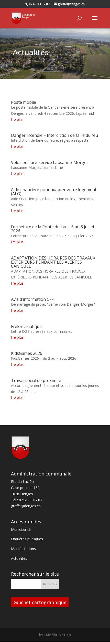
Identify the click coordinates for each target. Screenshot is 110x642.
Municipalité (21, 529)
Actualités (19, 558)
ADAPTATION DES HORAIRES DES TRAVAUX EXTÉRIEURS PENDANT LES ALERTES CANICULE (53, 262)
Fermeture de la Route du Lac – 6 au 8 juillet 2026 (52, 229)
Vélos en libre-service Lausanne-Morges (50, 162)
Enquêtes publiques (27, 538)
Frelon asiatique (26, 326)
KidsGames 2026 (26, 353)
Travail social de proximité (36, 380)
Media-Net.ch (58, 634)
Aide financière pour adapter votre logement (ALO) (53, 191)
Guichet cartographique (40, 602)
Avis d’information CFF (32, 299)
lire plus (17, 119)
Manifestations (23, 548)
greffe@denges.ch (26, 505)
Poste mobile (23, 102)
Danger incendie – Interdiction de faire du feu (54, 135)
